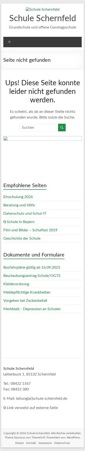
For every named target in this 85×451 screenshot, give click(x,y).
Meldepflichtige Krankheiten (26, 292)
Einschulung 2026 (18, 197)
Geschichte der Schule (21, 238)
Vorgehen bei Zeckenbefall (25, 301)
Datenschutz (62, 443)
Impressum (45, 443)
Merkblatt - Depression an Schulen (32, 309)
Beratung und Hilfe (19, 205)
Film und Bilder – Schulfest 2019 (30, 230)
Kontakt (31, 443)
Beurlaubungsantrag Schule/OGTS (31, 276)
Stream (19, 443)
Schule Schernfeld (42, 18)
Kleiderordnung (16, 284)
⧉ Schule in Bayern (18, 222)
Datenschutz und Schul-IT (24, 213)
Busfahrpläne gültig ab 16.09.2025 (31, 267)
